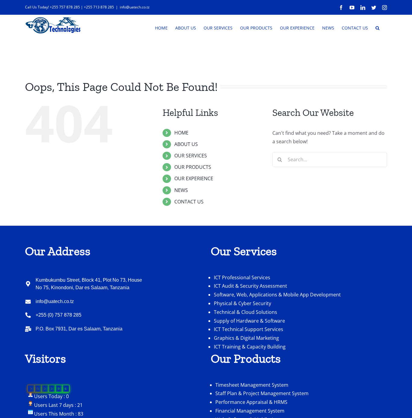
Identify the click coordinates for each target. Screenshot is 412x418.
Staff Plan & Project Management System (262, 393)
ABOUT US (186, 144)
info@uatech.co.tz (135, 7)
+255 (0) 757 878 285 (58, 314)
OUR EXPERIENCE (193, 178)
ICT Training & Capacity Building (250, 346)
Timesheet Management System (251, 385)
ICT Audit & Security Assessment (250, 286)
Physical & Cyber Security (242, 303)
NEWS (181, 190)
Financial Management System (249, 410)
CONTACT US (189, 201)
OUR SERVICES (190, 155)
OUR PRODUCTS (192, 167)
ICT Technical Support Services (248, 329)
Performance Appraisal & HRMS (251, 402)
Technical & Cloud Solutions (245, 312)
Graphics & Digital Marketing (246, 338)
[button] (377, 27)
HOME (181, 132)
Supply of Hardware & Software (249, 320)
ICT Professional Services (242, 277)
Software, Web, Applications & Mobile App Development (277, 294)
